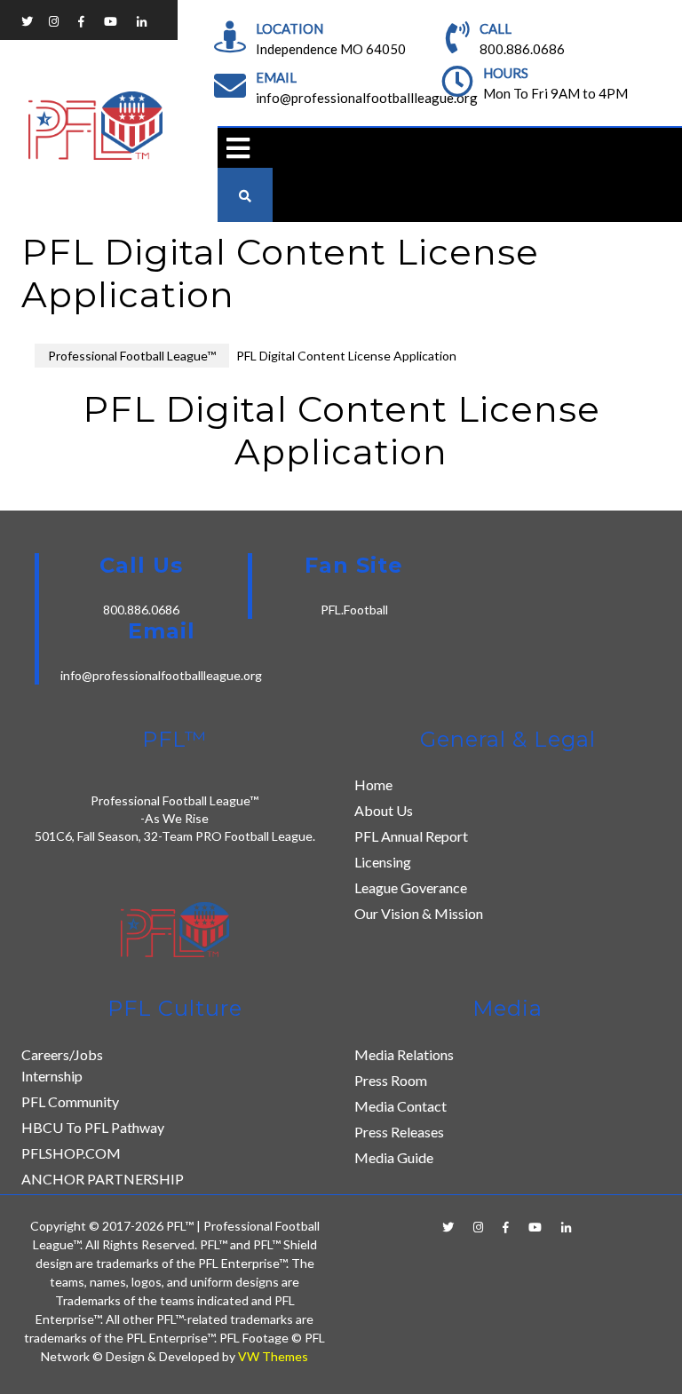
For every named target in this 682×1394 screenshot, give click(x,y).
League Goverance (410, 887)
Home (373, 784)
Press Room (390, 1080)
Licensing (382, 861)
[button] (234, 148)
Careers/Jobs (62, 1054)
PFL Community (70, 1101)
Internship (52, 1075)
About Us (383, 810)
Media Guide (393, 1157)
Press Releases (399, 1131)
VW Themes (271, 1356)
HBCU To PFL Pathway (92, 1127)
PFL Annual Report (411, 836)
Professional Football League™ (132, 355)
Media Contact (400, 1105)
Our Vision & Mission (418, 913)
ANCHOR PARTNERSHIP (102, 1178)
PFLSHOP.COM (71, 1153)
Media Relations (404, 1054)
